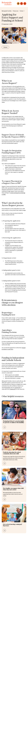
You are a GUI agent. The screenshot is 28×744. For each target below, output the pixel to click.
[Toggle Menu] (24, 3)
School (21, 11)
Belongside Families (6, 11)
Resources (15, 11)
